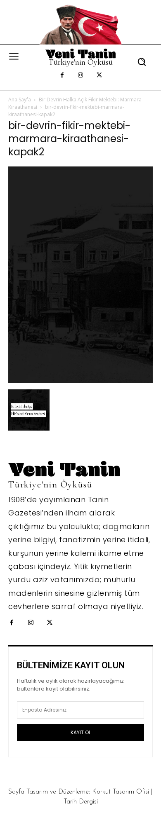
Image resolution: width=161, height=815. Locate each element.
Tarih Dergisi (81, 802)
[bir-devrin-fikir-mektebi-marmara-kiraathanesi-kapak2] (80, 380)
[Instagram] (80, 75)
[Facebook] (62, 75)
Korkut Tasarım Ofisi (120, 792)
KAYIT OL (81, 732)
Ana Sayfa (19, 99)
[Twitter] (99, 75)
